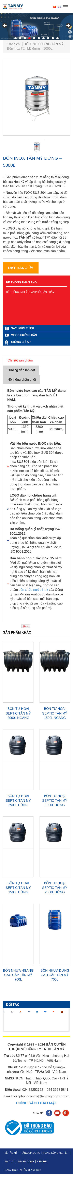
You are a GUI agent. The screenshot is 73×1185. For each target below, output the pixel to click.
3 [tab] (25, 38)
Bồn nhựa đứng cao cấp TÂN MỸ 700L (55, 975)
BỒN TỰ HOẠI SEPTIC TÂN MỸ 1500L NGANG (54, 713)
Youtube (58, 1113)
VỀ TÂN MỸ (10, 1152)
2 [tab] (20, 38)
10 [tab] (57, 38)
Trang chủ (14, 44)
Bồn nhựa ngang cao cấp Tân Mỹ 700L (18, 975)
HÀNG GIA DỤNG (30, 1152)
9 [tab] (53, 38)
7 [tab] (43, 38)
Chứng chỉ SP (21, 342)
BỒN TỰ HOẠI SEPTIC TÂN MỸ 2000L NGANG (18, 713)
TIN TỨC (9, 1161)
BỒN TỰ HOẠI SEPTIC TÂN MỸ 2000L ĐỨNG (54, 887)
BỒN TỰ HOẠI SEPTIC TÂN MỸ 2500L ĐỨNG (18, 800)
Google (66, 1113)
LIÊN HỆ (42, 1161)
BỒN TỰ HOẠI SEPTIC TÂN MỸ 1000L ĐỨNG (54, 800)
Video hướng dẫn (24, 335)
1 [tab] (15, 38)
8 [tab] (48, 38)
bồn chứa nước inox (33, 589)
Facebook (49, 1113)
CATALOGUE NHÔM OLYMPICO (23, 1170)
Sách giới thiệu (22, 328)
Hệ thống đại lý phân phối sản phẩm (30, 292)
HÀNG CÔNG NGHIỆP (55, 1152)
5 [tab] (34, 38)
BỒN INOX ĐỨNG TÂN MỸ (44, 44)
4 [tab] (29, 38)
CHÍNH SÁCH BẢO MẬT (36, 1103)
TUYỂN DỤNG (26, 1161)
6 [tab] (39, 38)
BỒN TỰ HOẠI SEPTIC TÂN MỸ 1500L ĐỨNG (18, 887)
